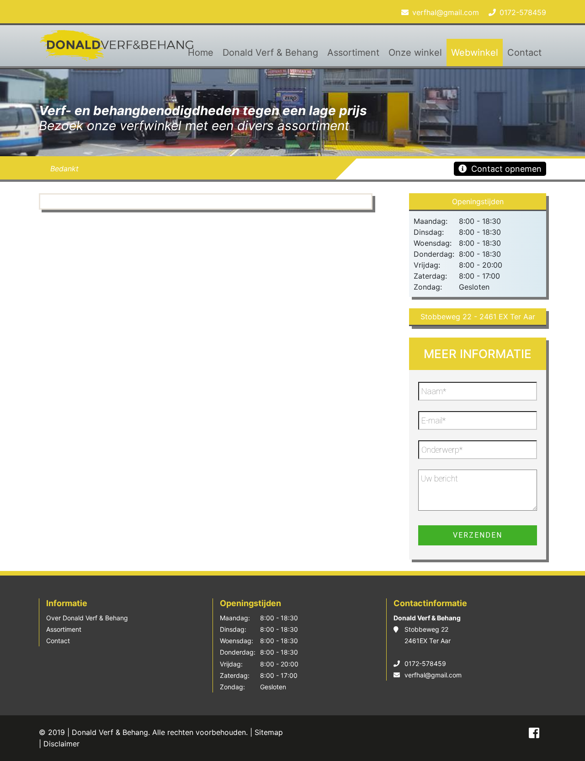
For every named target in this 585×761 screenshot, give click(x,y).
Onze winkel (415, 52)
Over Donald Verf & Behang (87, 618)
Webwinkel (474, 52)
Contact (524, 52)
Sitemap (269, 732)
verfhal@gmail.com (445, 12)
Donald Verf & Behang (270, 52)
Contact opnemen (506, 169)
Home (200, 52)
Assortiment (353, 52)
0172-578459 (523, 12)
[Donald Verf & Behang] (119, 49)
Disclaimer (61, 743)
